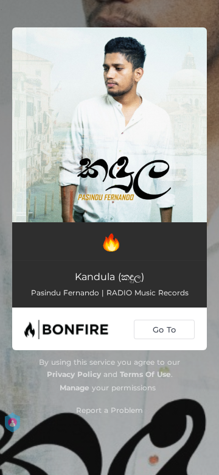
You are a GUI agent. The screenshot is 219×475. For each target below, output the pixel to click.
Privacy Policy (74, 374)
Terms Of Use (145, 374)
